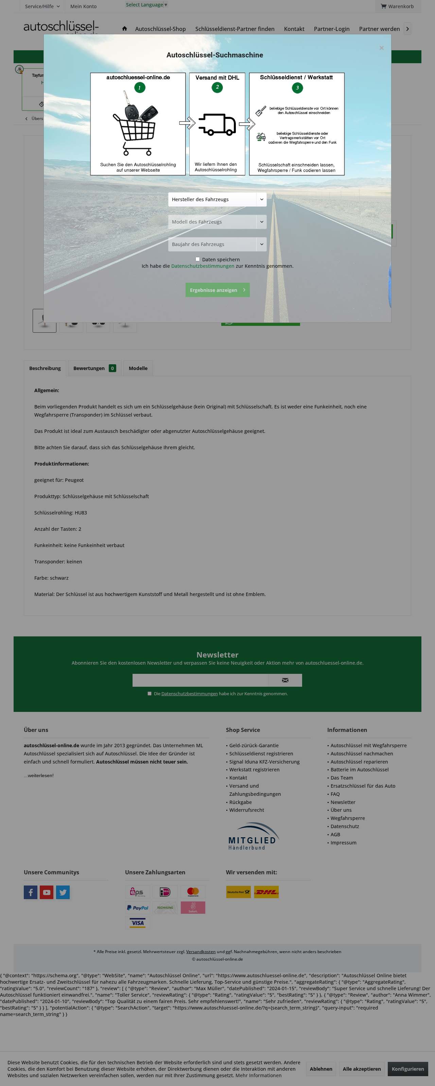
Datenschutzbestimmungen (202, 266)
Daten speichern (220, 259)
